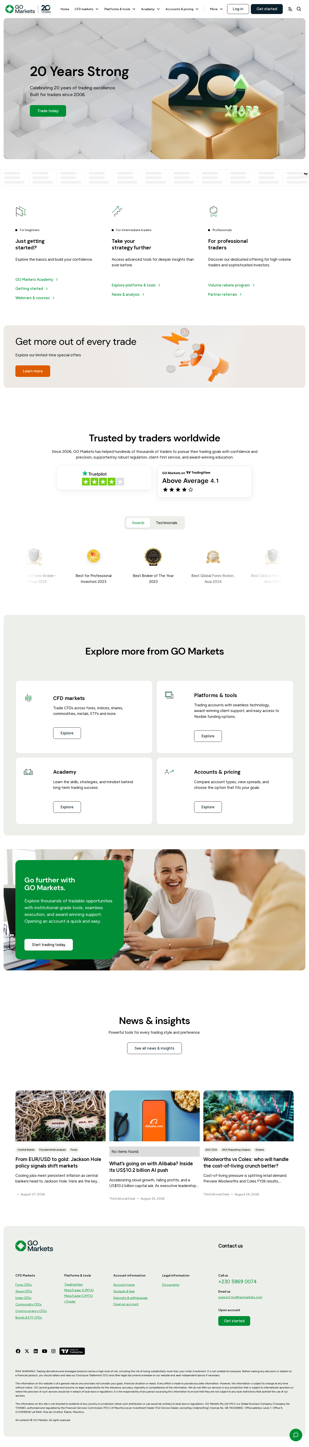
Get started (267, 9)
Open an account (126, 1304)
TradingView (73, 1284)
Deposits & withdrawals (130, 1298)
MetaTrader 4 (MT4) (79, 1290)
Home (64, 9)
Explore (67, 733)
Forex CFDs (23, 1285)
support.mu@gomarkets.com (240, 1297)
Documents (170, 1285)
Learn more (33, 371)
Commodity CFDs (28, 1304)
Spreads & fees (124, 1291)
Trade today (48, 111)
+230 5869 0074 (237, 1282)
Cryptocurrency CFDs (31, 1311)
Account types (124, 1285)
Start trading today (48, 944)
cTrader (70, 1301)
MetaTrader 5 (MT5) (78, 1296)
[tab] (138, 523)
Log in (238, 9)
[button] (87, 9)
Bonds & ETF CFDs (28, 1317)
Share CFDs (23, 1291)
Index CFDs (23, 1298)
